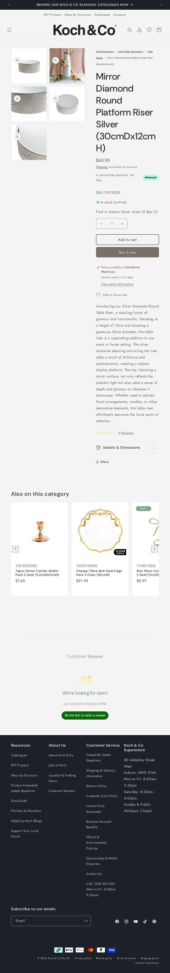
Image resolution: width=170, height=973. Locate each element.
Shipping (102, 167)
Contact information (147, 963)
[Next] (154, 549)
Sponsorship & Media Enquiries (101, 861)
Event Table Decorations (130, 51)
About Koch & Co (61, 755)
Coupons (119, 14)
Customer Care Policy (102, 796)
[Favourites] (149, 30)
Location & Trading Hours (62, 778)
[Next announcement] (161, 5)
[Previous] (15, 549)
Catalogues (102, 14)
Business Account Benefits (98, 824)
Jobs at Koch (57, 765)
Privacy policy (83, 958)
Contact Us (94, 873)
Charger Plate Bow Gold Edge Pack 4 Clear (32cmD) (99, 573)
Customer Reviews (62, 791)
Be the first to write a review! (85, 715)
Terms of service (126, 958)
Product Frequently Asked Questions (24, 788)
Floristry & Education (26, 810)
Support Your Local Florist (25, 834)
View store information (117, 284)
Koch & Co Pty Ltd (59, 958)
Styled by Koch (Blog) (26, 821)
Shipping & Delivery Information (100, 773)
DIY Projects (53, 14)
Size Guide (19, 801)
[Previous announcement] (9, 5)
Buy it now (127, 252)
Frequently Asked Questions (98, 757)
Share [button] (104, 462)
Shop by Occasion (24, 775)
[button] (9, 30)
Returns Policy (96, 786)
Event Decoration (105, 51)
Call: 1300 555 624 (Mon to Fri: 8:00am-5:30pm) (101, 889)
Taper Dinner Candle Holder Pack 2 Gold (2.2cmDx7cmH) (37, 573)
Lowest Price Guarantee (95, 809)
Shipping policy (150, 958)
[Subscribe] (86, 921)
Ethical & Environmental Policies (96, 842)
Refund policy (104, 958)
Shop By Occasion (78, 14)
